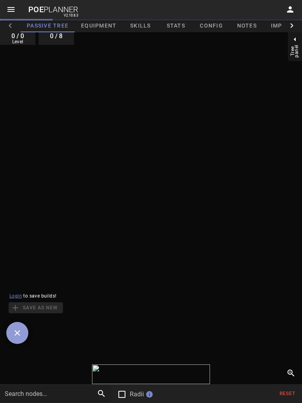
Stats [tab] (176, 25)
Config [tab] (211, 25)
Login (15, 296)
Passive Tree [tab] (47, 25)
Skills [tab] (140, 25)
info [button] (149, 394)
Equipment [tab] (98, 25)
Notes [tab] (247, 25)
